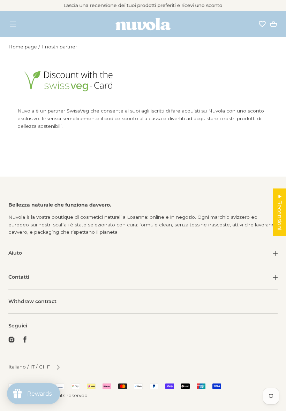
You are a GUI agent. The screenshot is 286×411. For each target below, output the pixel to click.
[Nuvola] (143, 24)
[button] (12, 24)
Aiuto (15, 253)
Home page (22, 46)
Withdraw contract (32, 301)
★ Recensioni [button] (279, 212)
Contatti (18, 277)
